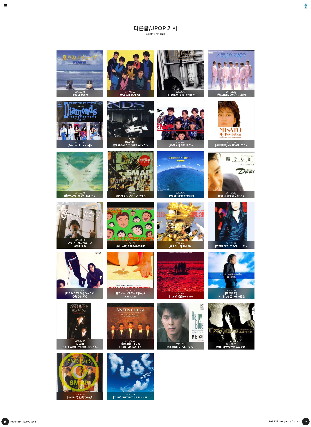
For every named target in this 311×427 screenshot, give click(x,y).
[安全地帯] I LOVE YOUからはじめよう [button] (130, 326)
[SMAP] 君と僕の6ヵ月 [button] (80, 376)
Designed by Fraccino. (290, 421)
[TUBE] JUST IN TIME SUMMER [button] (130, 376)
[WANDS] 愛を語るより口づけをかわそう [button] (130, 124)
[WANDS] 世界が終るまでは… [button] (231, 326)
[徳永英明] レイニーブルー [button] (180, 326)
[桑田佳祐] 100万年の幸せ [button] (130, 225)
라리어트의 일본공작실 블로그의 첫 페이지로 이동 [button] (155, 5)
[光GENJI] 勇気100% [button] (180, 124)
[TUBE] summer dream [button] (180, 174)
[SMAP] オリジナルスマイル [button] (130, 174)
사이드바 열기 (5, 5)
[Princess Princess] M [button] (80, 124)
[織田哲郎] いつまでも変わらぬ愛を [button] (231, 275)
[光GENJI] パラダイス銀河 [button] (231, 73)
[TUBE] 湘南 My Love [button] (180, 275)
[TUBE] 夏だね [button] (80, 73)
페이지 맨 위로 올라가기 (305, 421)
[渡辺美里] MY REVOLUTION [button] (231, 124)
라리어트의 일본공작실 (155, 34)
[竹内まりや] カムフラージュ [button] (231, 225)
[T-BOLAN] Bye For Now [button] (180, 73)
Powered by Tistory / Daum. (23, 421)
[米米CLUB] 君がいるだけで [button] (80, 174)
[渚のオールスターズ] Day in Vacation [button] (130, 275)
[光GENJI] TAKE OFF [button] (130, 73)
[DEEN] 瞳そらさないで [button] (231, 174)
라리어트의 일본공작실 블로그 (5, 421)
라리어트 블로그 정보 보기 (305, 5)
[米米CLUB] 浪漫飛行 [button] (180, 225)
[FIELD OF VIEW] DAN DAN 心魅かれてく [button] (80, 275)
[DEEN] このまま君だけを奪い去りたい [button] (80, 326)
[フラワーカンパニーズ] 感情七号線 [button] (80, 225)
